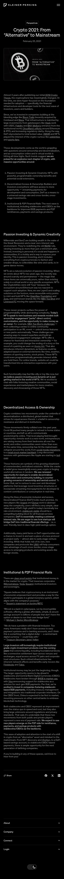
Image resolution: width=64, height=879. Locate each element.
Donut (35, 502)
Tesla (22, 584)
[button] (32, 867)
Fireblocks (9, 664)
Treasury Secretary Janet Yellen (22, 639)
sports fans (13, 139)
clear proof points (23, 578)
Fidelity (19, 125)
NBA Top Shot (48, 299)
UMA (36, 544)
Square (29, 584)
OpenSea (35, 296)
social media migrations (48, 450)
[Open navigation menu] (58, 5)
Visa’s (48, 123)
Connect (8, 840)
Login (6, 849)
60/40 (47, 246)
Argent (23, 502)
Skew (21, 120)
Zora (6, 299)
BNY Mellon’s (34, 125)
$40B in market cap (47, 678)
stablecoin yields (30, 511)
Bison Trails (28, 117)
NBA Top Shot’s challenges (41, 324)
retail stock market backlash (22, 452)
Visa (10, 681)
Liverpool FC (10, 301)
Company (8, 832)
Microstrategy (11, 584)
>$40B (46, 134)
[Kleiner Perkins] (20, 4)
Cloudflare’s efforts (32, 128)
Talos (21, 664)
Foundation (46, 296)
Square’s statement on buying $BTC (24, 603)
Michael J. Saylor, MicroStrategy (22, 620)
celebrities (54, 137)
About (7, 823)
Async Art (39, 346)
